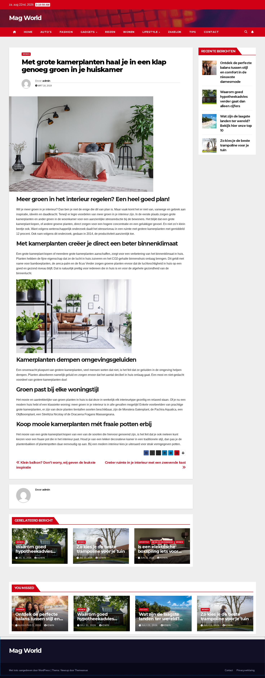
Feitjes (143, 610)
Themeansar (81, 670)
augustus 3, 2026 (30, 625)
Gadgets (88, 32)
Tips (192, 32)
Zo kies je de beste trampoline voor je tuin (101, 549)
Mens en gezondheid (162, 542)
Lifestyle (150, 32)
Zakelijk (174, 32)
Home (28, 32)
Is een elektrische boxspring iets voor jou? (158, 551)
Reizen (110, 32)
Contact (211, 32)
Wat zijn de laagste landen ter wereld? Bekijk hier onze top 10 (162, 619)
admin (46, 80)
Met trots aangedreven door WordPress (30, 670)
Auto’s (46, 32)
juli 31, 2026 (88, 625)
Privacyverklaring (246, 670)
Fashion (66, 32)
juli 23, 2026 (150, 625)
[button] (245, 31)
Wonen (128, 32)
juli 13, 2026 (211, 625)
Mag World (25, 18)
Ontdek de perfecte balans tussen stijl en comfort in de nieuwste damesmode (236, 72)
